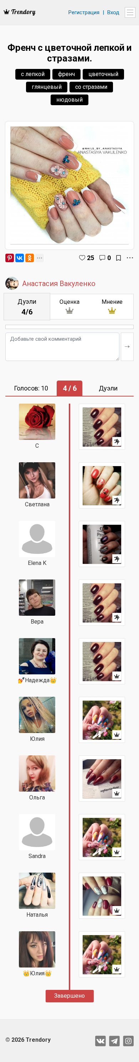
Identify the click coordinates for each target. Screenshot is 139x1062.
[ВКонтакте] (19, 258)
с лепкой (33, 74)
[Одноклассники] (29, 258)
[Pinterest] (9, 258)
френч (66, 74)
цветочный (103, 74)
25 (90, 258)
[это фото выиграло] (102, 661)
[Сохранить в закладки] (118, 258)
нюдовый (69, 99)
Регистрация (83, 12)
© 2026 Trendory (28, 1039)
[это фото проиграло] (102, 427)
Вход (113, 12)
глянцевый (47, 86)
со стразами (91, 86)
